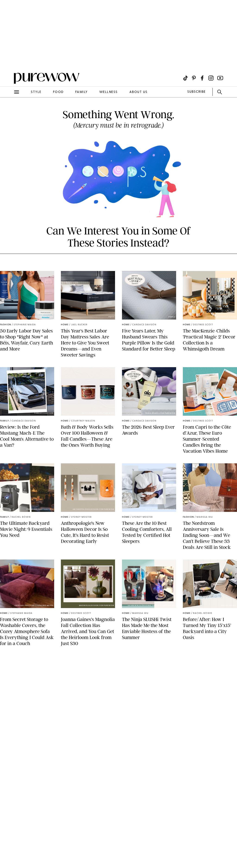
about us (138, 92)
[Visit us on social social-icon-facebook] (202, 78)
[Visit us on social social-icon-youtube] (220, 78)
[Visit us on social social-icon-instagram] (211, 78)
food (58, 92)
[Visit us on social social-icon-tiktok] (185, 78)
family (81, 92)
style (36, 92)
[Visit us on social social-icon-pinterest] (193, 78)
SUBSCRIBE (196, 92)
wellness (108, 92)
